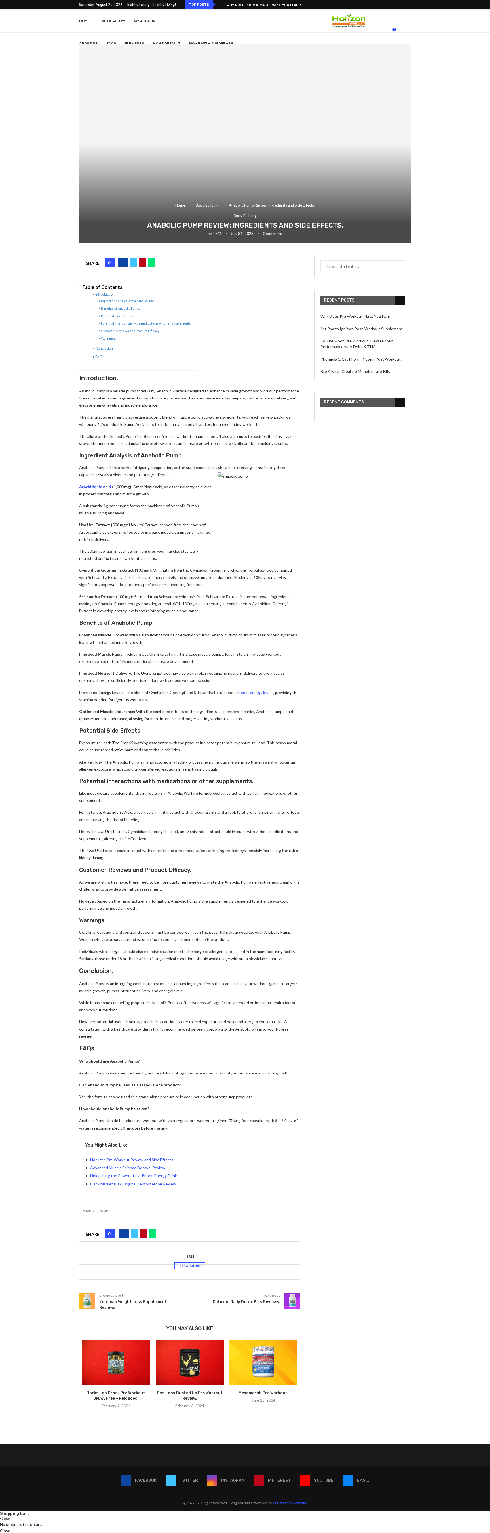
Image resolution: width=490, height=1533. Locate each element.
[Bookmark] (408, 32)
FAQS (111, 43)
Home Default (167, 43)
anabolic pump (95, 1210)
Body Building (207, 205)
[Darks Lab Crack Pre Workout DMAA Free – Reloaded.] (116, 1362)
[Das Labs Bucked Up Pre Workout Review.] (190, 1362)
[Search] (401, 32)
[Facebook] (391, 4)
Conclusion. (104, 348)
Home (84, 21)
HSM (217, 233)
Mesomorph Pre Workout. (263, 1393)
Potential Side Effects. (117, 316)
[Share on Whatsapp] (151, 262)
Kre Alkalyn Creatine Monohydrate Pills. (355, 371)
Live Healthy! (111, 21)
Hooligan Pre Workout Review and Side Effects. (132, 1159)
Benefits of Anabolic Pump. (120, 308)
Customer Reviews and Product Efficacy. (130, 331)
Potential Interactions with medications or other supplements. (146, 323)
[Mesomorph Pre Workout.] (263, 1362)
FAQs (99, 357)
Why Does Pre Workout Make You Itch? (264, 5)
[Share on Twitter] (133, 262)
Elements (134, 43)
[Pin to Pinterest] (142, 262)
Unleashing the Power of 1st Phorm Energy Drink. (134, 1175)
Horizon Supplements (290, 1502)
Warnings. (108, 338)
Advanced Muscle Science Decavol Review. (128, 1167)
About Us (88, 43)
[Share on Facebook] (123, 262)
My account (146, 21)
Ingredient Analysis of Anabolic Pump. (128, 301)
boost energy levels (255, 692)
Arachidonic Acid (95, 486)
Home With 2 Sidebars (211, 43)
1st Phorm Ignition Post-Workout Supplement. (362, 328)
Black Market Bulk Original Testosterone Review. (133, 1183)
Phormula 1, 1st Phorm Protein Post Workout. (361, 359)
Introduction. (105, 294)
